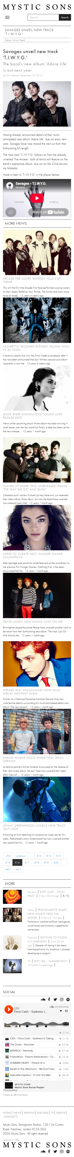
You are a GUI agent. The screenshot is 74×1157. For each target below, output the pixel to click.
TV (52, 1112)
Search (65, 17)
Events (60, 1112)
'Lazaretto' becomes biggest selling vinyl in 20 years (36, 348)
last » (18, 869)
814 (58, 855)
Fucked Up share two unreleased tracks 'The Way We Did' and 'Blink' (35, 487)
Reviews (29, 1112)
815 (7, 862)
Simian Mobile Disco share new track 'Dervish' (33, 759)
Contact (10, 1116)
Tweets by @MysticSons (15, 1094)
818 (36, 862)
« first (8, 855)
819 (46, 862)
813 (49, 855)
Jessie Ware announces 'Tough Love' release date (33, 416)
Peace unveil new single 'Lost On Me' (33, 622)
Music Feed (18, 40)
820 (56, 862)
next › (8, 869)
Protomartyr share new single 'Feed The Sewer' (47, 913)
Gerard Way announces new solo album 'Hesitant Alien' (31, 691)
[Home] (37, 6)
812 (39, 855)
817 (27, 862)
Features (42, 1112)
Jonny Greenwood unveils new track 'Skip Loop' (34, 827)
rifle (17, 1140)
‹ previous (20, 855)
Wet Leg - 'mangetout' (50, 961)
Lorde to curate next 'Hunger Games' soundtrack (33, 555)
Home (7, 1112)
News (8, 40)
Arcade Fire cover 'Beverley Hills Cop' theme (32, 280)
